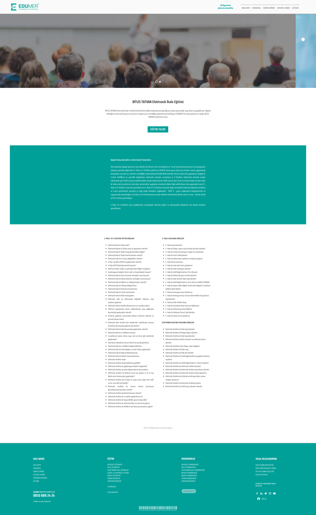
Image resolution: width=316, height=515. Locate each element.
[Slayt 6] (156, 82)
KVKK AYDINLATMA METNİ (264, 465)
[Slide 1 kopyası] (160, 81)
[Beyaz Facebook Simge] (257, 493)
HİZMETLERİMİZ (38, 471)
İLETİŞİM (36, 481)
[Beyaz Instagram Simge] (270, 493)
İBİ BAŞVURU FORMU (269, 468)
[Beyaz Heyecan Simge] (265, 493)
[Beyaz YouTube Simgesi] (274, 493)
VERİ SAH (259, 468)
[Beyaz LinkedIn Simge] (261, 493)
